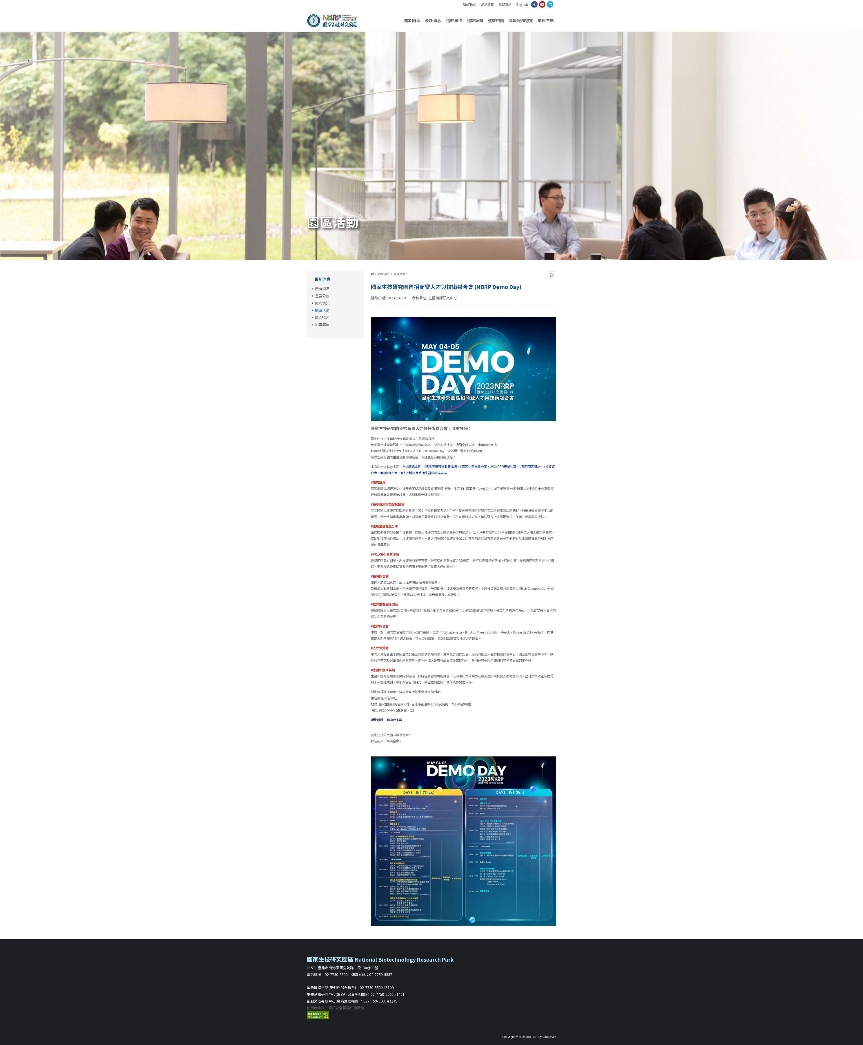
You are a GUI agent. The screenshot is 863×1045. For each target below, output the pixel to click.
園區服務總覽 (521, 20)
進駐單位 (454, 20)
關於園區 (412, 20)
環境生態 (546, 20)
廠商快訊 (322, 303)
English (522, 4)
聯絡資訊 (505, 4)
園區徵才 (322, 317)
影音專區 (322, 324)
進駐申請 (496, 20)
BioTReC (469, 4)
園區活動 (322, 310)
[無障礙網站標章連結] (318, 1014)
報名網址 (390, 698)
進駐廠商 (475, 20)
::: (459, 2)
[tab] (338, 278)
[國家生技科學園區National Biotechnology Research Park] (332, 19)
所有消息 (322, 288)
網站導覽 (487, 4)
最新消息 (433, 20)
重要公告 (322, 295)
